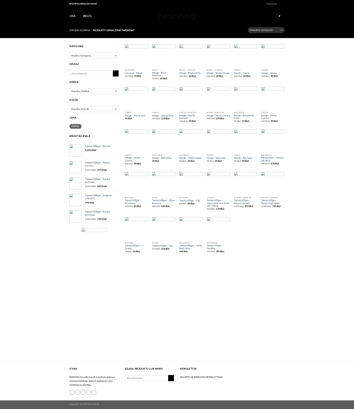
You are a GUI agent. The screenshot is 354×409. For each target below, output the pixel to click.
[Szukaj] (116, 73)
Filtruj (75, 126)
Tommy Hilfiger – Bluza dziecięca (163, 201)
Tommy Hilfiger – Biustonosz (133, 201)
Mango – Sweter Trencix (133, 159)
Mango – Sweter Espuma (269, 116)
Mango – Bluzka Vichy (190, 73)
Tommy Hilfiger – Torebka (215, 247)
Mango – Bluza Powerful (159, 74)
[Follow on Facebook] (280, 4)
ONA (72, 16)
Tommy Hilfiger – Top (162, 245)
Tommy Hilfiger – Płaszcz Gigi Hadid (270, 201)
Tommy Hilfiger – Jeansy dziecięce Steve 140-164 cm (218, 203)
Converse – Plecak (134, 73)
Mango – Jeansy (242, 73)
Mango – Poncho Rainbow (187, 116)
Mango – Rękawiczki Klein (244, 116)
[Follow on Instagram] (283, 4)
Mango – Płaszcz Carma (218, 115)
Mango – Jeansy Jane (135, 115)
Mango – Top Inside (216, 158)
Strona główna (79, 30)
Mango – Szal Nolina (162, 158)
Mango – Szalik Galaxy (190, 158)
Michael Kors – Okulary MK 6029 (272, 159)
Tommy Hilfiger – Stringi (133, 247)
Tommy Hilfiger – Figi (189, 200)
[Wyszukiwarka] (269, 16)
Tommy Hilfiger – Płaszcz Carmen (242, 201)
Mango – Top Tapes (243, 158)
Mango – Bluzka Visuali (218, 73)
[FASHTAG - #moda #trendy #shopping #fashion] (177, 16)
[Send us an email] (88, 392)
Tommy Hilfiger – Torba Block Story (190, 247)
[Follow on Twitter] (83, 392)
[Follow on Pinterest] (93, 392)
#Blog (87, 16)
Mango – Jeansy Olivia (163, 115)
